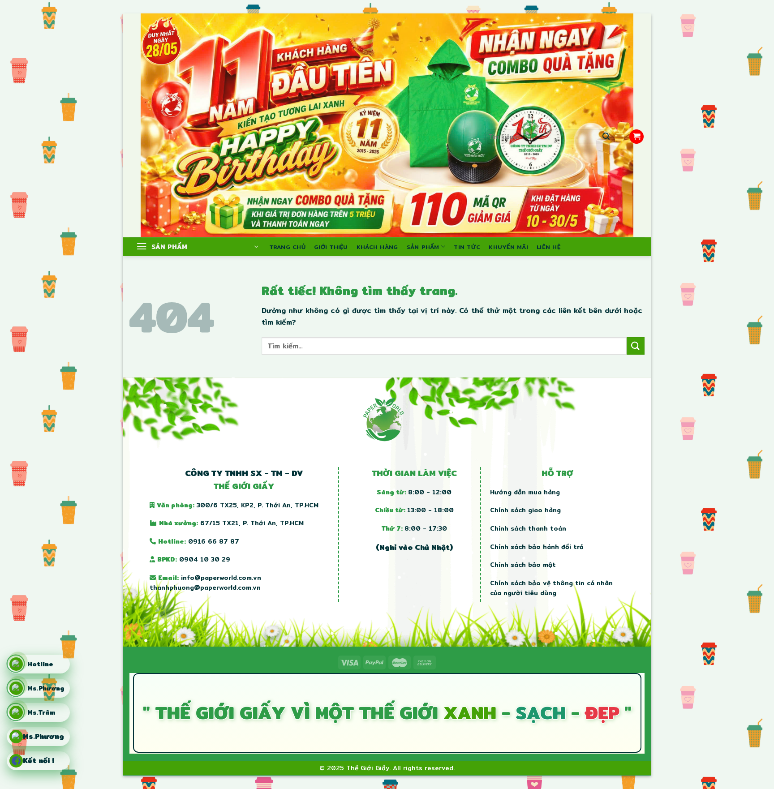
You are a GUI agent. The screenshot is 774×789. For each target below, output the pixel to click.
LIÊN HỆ (548, 246)
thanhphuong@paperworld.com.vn (205, 587)
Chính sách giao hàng (525, 510)
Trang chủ (287, 246)
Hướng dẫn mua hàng (525, 492)
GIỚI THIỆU (331, 246)
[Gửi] (606, 136)
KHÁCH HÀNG (377, 246)
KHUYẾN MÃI (508, 246)
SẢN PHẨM (423, 246)
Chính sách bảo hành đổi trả (537, 547)
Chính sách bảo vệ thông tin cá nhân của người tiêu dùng (551, 588)
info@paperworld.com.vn (221, 578)
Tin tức (467, 246)
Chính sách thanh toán (528, 528)
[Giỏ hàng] (636, 136)
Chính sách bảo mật (523, 565)
